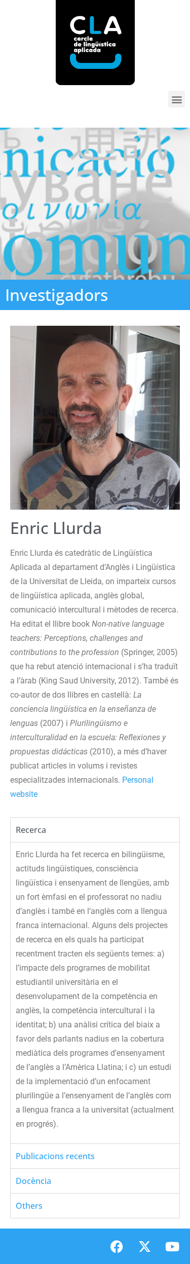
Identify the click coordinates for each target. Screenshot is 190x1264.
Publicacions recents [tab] (55, 1156)
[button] (176, 99)
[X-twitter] (144, 1246)
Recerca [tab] (31, 829)
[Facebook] (116, 1246)
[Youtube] (172, 1246)
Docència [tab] (33, 1180)
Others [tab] (29, 1205)
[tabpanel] (95, 992)
